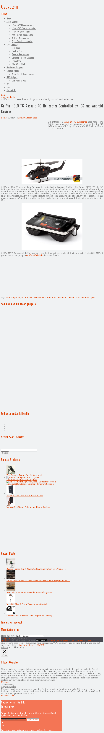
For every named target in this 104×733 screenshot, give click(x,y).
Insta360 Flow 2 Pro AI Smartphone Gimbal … (27, 604)
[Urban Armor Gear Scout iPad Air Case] (10, 493)
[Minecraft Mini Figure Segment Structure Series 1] (31, 482)
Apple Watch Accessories (22, 34)
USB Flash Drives (19, 80)
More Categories (8, 636)
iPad (31, 297)
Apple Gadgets (12, 21)
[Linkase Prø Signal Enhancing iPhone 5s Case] (10, 505)
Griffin (25, 297)
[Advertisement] (24, 140)
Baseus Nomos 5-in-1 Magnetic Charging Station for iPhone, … (36, 569)
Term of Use (68, 641)
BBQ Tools (16, 48)
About (8, 87)
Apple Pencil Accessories (22, 41)
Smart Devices (12, 70)
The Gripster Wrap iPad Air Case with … (25, 475)
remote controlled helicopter (81, 297)
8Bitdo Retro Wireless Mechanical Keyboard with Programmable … (38, 581)
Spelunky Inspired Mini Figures (21, 480)
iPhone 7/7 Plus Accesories (23, 25)
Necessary (9, 685)
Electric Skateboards (20, 54)
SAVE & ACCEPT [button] (8, 696)
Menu (4, 14)
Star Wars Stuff (18, 64)
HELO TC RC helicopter (75, 122)
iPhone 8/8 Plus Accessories (24, 28)
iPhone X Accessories (21, 31)
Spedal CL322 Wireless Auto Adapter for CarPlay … (30, 616)
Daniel (4, 118)
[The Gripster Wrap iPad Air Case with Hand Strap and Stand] (10, 473)
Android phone (13, 297)
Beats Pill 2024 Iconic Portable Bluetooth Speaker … (30, 592)
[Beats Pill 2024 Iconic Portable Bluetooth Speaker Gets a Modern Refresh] (10, 590)
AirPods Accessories (20, 38)
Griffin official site (35, 255)
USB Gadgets (11, 77)
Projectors (16, 61)
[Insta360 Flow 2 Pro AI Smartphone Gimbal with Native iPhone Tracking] (10, 602)
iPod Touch (47, 297)
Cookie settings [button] (26, 645)
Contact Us (11, 90)
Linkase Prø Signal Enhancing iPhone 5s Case (28, 507)
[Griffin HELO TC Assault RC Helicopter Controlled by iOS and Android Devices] (52, 183)
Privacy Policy (55, 641)
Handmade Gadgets (14, 67)
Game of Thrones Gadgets (23, 57)
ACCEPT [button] (40, 645)
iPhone (37, 297)
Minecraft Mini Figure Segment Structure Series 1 (30, 484)
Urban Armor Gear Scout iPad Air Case (24, 495)
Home (8, 18)
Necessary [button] (6, 682)
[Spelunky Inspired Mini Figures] (22, 477)
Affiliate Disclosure (84, 641)
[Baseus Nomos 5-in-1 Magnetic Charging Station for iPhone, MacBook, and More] (10, 567)
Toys (35, 118)
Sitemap (5, 641)
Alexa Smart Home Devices (23, 74)
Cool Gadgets (12, 44)
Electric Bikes (17, 51)
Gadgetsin (9, 6)
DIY (7, 83)
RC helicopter (60, 297)
